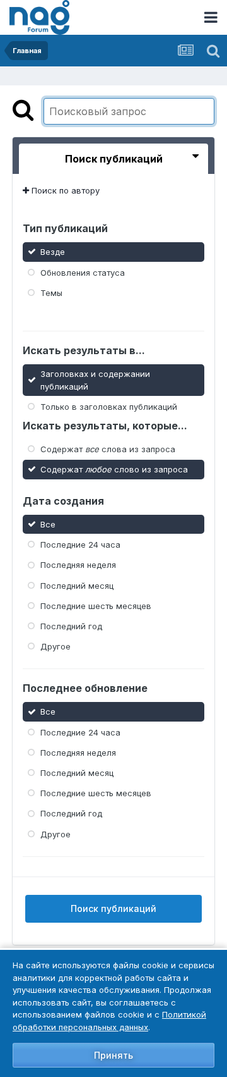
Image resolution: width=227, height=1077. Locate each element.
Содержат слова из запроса (107, 449)
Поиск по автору (64, 190)
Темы (51, 293)
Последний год (71, 626)
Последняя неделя (78, 565)
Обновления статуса (82, 272)
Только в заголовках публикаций (108, 407)
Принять (113, 1055)
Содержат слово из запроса (114, 469)
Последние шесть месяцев (95, 606)
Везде (52, 252)
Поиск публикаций (113, 908)
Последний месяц (77, 585)
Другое (55, 646)
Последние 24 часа (80, 544)
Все (47, 524)
